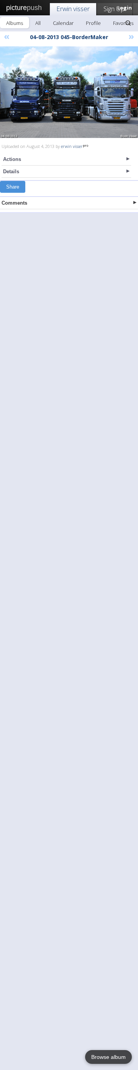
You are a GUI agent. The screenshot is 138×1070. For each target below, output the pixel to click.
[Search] (128, 23)
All (38, 23)
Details (11, 171)
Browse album (108, 1057)
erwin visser (72, 146)
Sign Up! (115, 8)
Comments (14, 203)
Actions (12, 159)
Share (12, 187)
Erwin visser (73, 8)
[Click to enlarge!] (69, 92)
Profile (93, 23)
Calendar (63, 23)
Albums (14, 23)
